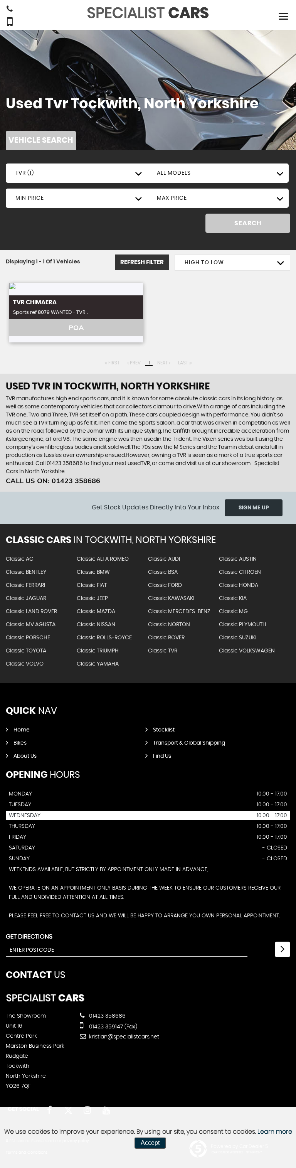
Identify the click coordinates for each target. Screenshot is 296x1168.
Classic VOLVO (25, 664)
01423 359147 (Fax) (112, 1027)
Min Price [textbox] (29, 198)
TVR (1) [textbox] (24, 173)
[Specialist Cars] (45, 1000)
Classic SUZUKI (237, 637)
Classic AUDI (164, 559)
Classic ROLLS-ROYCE (104, 637)
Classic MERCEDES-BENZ (179, 611)
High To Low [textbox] (204, 262)
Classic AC (20, 559)
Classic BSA (163, 572)
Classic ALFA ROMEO (103, 559)
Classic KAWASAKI (171, 598)
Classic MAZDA (96, 611)
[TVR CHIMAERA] (76, 289)
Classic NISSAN (96, 624)
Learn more (274, 1132)
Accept (150, 1142)
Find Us (162, 756)
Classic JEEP (92, 598)
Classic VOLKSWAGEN (247, 651)
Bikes (20, 743)
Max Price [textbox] (172, 198)
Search (248, 223)
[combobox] (76, 173)
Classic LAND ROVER (31, 611)
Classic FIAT (92, 585)
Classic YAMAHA (98, 664)
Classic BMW (93, 572)
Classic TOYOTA (26, 651)
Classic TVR (162, 651)
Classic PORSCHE (28, 637)
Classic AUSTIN (238, 559)
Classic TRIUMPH (98, 651)
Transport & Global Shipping (189, 743)
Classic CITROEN (240, 572)
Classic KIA (233, 598)
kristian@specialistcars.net (123, 1037)
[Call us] (10, 9)
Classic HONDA (238, 585)
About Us (25, 756)
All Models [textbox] (174, 173)
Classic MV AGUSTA (31, 624)
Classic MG (233, 611)
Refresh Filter (142, 262)
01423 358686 (106, 1016)
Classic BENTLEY (26, 572)
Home (21, 730)
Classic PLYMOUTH (242, 624)
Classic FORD (165, 585)
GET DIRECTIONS (29, 937)
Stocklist (164, 730)
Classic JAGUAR (26, 598)
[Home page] (148, 13)
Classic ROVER (166, 637)
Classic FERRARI (25, 585)
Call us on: (53, 480)
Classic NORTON (169, 624)
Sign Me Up (254, 508)
